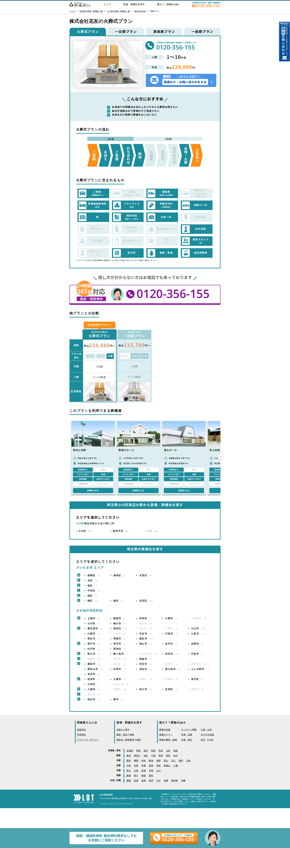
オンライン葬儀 (189, 729)
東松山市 (95, 669)
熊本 (151, 780)
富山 (166, 760)
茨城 (160, 755)
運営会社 (81, 729)
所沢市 (172, 653)
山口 (158, 770)
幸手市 (120, 643)
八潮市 (94, 689)
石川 (173, 760)
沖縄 (183, 780)
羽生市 (146, 664)
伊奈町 (146, 618)
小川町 (85, 531)
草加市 (120, 648)
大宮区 (146, 575)
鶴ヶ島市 (121, 653)
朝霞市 (120, 618)
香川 (136, 775)
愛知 (128, 760)
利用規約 (81, 734)
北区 (93, 580)
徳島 (143, 775)
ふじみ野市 (200, 669)
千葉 (153, 755)
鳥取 (151, 770)
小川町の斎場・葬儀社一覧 (118, 11)
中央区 (94, 590)
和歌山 (167, 765)
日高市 (120, 669)
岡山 (128, 770)
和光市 (94, 699)
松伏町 (94, 679)
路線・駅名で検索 (125, 734)
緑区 (93, 600)
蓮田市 (94, 664)
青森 (138, 750)
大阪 (128, 765)
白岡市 (198, 643)
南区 (118, 600)
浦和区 (120, 575)
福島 (175, 750)
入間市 (172, 618)
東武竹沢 (121, 531)
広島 (136, 770)
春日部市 (95, 628)
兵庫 (136, 765)
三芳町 (94, 684)
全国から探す (123, 729)
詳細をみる (93, 490)
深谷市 (146, 669)
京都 (143, 765)
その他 (210, 740)
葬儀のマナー (165, 734)
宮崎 (166, 780)
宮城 (153, 750)
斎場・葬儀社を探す (134, 4)
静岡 (136, 760)
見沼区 (146, 600)
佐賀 (136, 780)
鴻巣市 (120, 638)
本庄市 (94, 674)
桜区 (93, 585)
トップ (107, 4)
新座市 (146, 659)
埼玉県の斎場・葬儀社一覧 (91, 11)
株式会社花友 (140, 11)
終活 (203, 740)
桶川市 (120, 623)
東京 (128, 755)
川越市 (94, 633)
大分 (158, 780)
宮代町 (198, 679)
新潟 (151, 760)
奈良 (158, 765)
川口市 (198, 628)
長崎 (143, 780)
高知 (151, 775)
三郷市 (120, 679)
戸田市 (198, 653)
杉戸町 (94, 648)
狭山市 (146, 643)
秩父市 (94, 653)
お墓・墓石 (186, 740)
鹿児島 (174, 780)
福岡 (128, 780)
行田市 (172, 633)
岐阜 (143, 760)
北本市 (146, 633)
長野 (158, 760)
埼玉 (146, 755)
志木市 (172, 643)
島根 (143, 770)
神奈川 (137, 755)
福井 (181, 760)
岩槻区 (94, 575)
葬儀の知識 (164, 729)
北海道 (129, 750)
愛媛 (128, 775)
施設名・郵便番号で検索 (128, 740)
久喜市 (198, 633)
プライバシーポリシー (88, 740)
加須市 (120, 628)
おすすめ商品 (207, 734)
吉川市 (146, 689)
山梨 (188, 760)
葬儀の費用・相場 (168, 740)
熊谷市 (94, 638)
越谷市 (146, 638)
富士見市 (173, 669)
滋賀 (151, 765)
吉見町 (172, 689)
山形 (168, 750)
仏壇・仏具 (206, 729)
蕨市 (118, 699)
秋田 (160, 750)
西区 (93, 595)
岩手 (146, 750)
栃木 (175, 755)
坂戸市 (94, 643)
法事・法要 (186, 734)
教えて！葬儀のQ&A (168, 4)
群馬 (168, 755)
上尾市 (94, 618)
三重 (175, 765)
